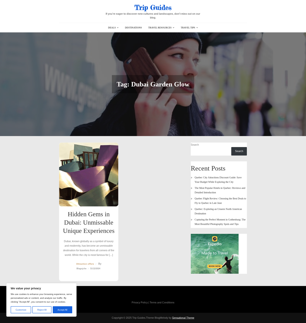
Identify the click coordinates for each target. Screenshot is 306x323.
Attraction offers (85, 264)
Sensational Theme (183, 317)
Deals (112, 27)
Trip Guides (153, 7)
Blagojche (81, 268)
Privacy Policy (140, 302)
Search (195, 144)
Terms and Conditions (162, 302)
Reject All (42, 309)
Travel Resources (159, 27)
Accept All (62, 309)
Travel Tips (188, 27)
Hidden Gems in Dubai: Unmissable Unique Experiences (89, 222)
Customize (21, 309)
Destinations (133, 27)
